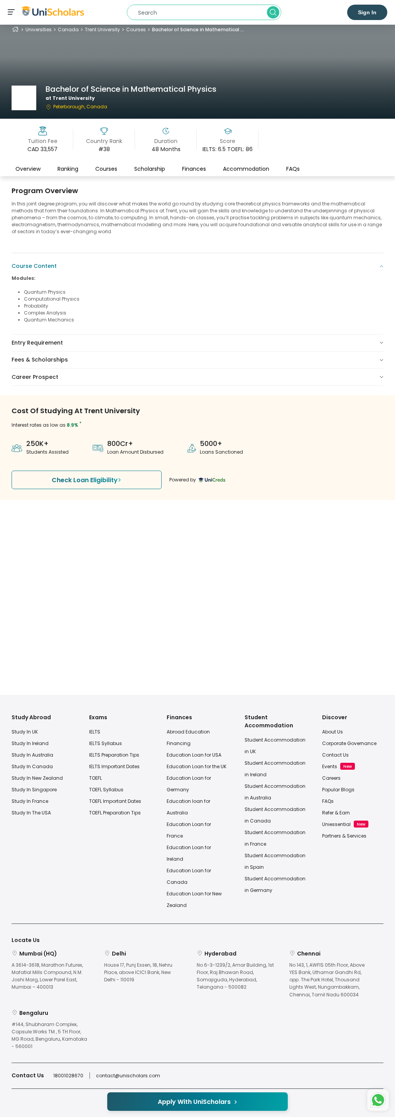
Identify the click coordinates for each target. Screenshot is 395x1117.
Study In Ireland (30, 743)
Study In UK (25, 731)
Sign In (367, 12)
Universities (38, 29)
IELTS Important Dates (114, 766)
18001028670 (68, 1075)
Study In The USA (31, 812)
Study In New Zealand (37, 778)
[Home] (15, 29)
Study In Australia (32, 755)
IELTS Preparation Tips (114, 755)
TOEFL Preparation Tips (115, 812)
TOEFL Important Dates (115, 801)
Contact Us (335, 755)
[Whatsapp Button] (378, 1100)
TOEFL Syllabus (106, 789)
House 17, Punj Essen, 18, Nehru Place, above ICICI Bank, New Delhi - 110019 (138, 972)
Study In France (30, 801)
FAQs (293, 169)
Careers (331, 778)
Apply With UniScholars (194, 1101)
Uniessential (336, 824)
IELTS (94, 731)
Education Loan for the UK (196, 766)
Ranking (67, 169)
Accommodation (246, 169)
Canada (68, 29)
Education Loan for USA (194, 755)
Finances (194, 169)
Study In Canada (32, 766)
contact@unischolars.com (128, 1075)
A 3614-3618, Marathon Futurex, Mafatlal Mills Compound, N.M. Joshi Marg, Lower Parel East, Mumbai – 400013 (47, 976)
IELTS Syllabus (105, 743)
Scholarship (149, 169)
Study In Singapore (34, 789)
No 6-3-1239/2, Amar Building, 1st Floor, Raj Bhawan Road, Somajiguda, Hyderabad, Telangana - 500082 (235, 976)
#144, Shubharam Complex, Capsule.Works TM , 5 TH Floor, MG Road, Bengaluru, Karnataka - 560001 (49, 1035)
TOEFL (95, 778)
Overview (28, 169)
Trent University (102, 29)
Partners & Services (344, 836)
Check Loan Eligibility (85, 480)
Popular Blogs (338, 789)
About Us (332, 731)
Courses (136, 29)
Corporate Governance (349, 743)
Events (329, 766)
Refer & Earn (336, 812)
